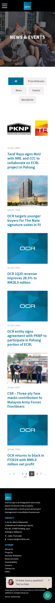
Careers (8, 565)
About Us (9, 549)
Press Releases (36, 81)
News (19, 90)
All (16, 81)
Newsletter (27, 99)
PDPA (7, 571)
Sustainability (11, 562)
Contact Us (10, 568)
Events (36, 90)
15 (25, 476)
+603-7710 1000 (15, 536)
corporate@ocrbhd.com (18, 539)
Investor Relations (13, 555)
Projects (9, 552)
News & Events (11, 558)
